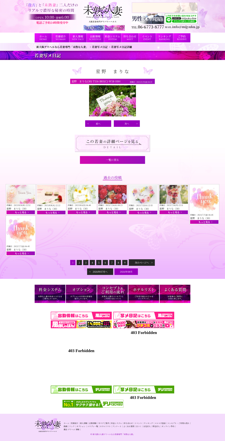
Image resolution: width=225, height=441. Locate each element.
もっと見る (21, 212)
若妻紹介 (74, 423)
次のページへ (142, 262)
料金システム (116, 423)
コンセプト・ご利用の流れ (178, 423)
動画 (65, 426)
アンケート (117, 426)
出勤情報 (92, 423)
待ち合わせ (128, 423)
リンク (72, 426)
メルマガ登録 (160, 423)
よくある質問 (128, 426)
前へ (98, 123)
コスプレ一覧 (92, 426)
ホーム (66, 423)
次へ (126, 123)
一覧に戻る (112, 160)
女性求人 (147, 426)
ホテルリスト (105, 426)
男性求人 (156, 426)
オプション (80, 426)
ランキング (148, 423)
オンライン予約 (168, 426)
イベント (138, 423)
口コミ (139, 426)
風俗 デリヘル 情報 (71, 429)
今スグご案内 (103, 423)
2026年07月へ (100, 271)
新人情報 (83, 423)
